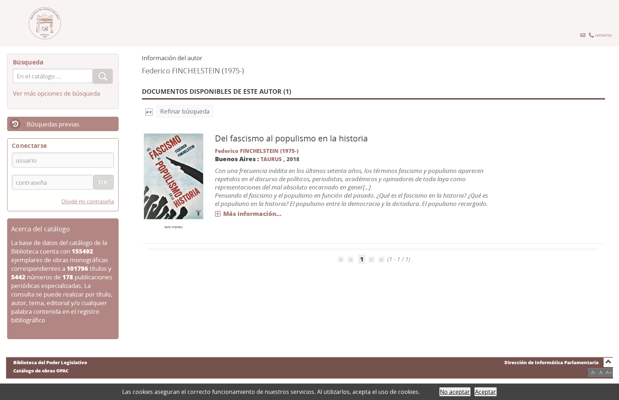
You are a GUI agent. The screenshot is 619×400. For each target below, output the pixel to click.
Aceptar (485, 392)
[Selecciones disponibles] (149, 111)
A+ (609, 372)
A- (593, 372)
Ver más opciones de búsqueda (56, 93)
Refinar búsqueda (185, 111)
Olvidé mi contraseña (87, 201)
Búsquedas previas (53, 124)
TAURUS (271, 159)
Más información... (252, 213)
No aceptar (455, 392)
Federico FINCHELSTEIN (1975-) (256, 150)
